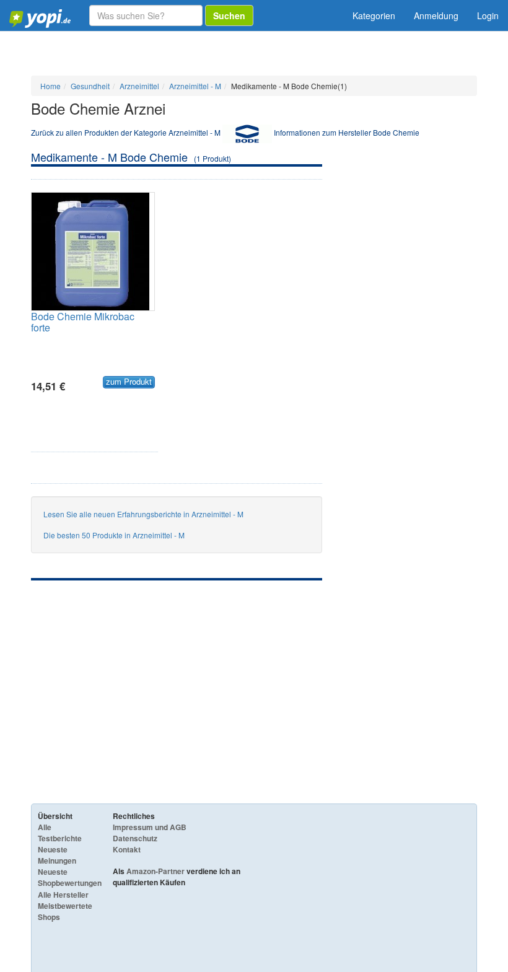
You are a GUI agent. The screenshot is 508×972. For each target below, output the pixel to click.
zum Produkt (129, 381)
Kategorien (374, 15)
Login (488, 15)
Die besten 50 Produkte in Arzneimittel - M (114, 535)
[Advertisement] (176, 673)
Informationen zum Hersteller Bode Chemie (346, 132)
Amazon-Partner (155, 871)
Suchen (229, 15)
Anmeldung (436, 15)
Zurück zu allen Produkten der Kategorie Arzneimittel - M (126, 132)
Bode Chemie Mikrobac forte (82, 322)
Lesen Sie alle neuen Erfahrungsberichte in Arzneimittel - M (143, 514)
